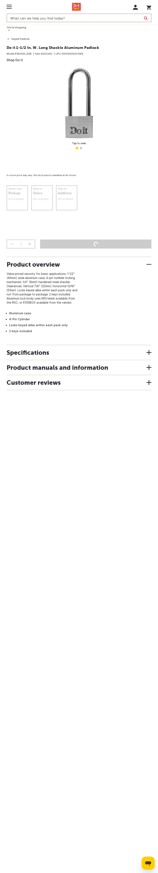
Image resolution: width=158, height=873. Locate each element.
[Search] (146, 18)
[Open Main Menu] (9, 7)
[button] (135, 7)
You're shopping (16, 27)
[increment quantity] (30, 244)
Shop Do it (15, 60)
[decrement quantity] (12, 244)
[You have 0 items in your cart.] (148, 7)
